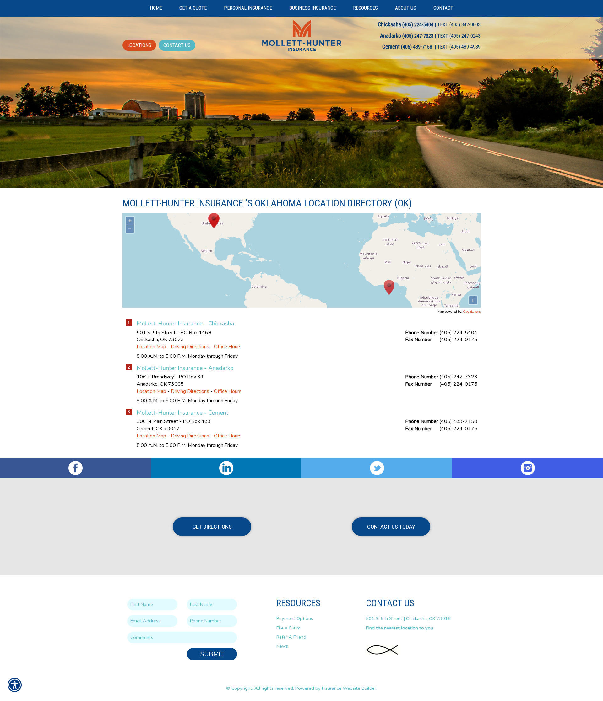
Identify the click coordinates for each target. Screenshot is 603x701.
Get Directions (212, 526)
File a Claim (288, 628)
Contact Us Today (391, 526)
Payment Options (294, 618)
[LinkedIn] (226, 468)
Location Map (151, 346)
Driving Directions (190, 346)
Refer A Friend (291, 637)
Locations (139, 45)
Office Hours (228, 346)
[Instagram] (527, 468)
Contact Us (177, 45)
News (282, 646)
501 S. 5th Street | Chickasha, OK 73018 (408, 618)
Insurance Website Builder (349, 688)
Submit (212, 654)
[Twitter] (377, 468)
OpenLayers (472, 311)
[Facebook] (75, 468)
